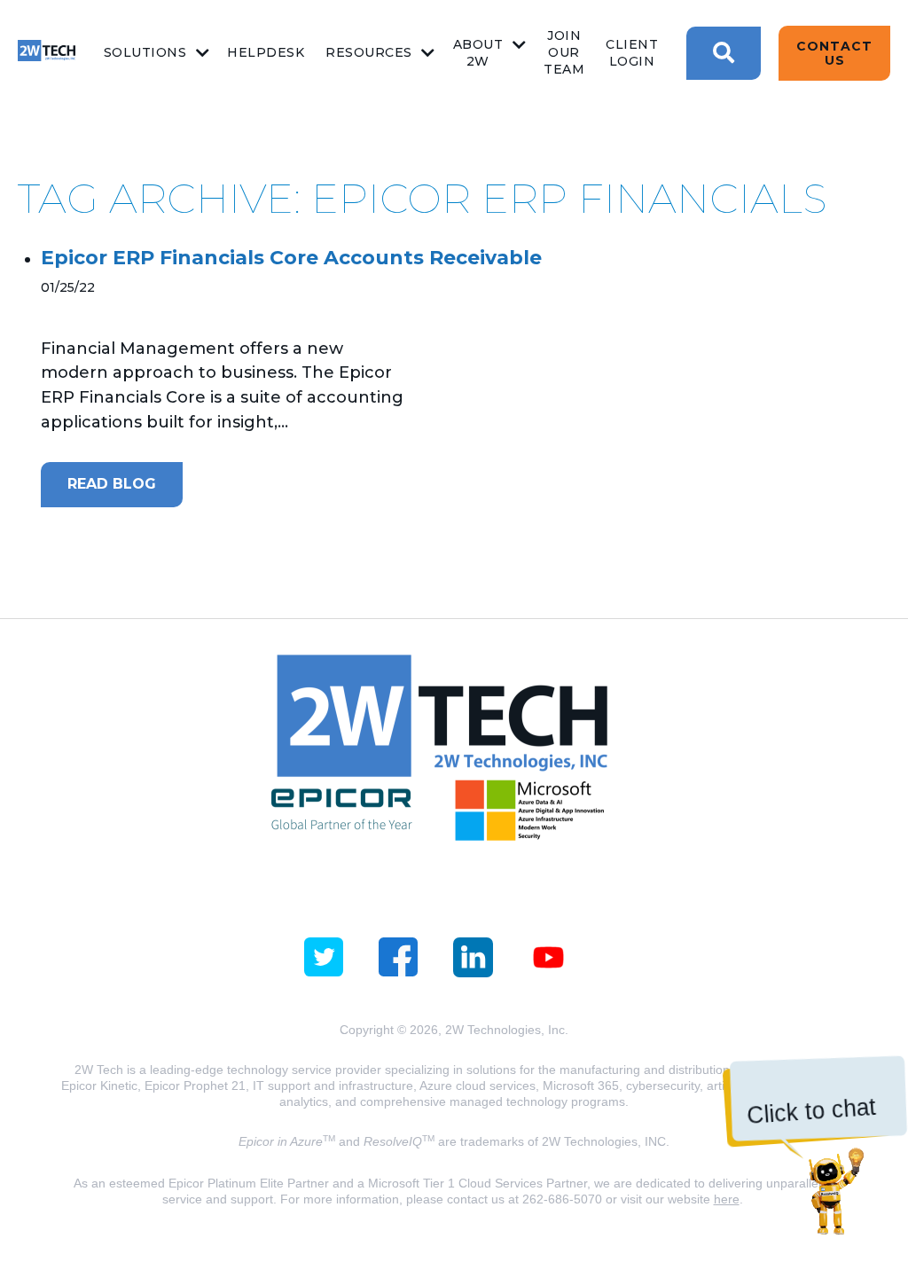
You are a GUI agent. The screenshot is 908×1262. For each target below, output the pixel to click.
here (727, 1199)
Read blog (111, 483)
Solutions (145, 52)
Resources (368, 52)
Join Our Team (564, 52)
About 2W (478, 52)
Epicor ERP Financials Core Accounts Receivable (291, 258)
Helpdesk (265, 52)
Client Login (632, 52)
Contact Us (834, 53)
